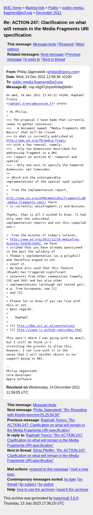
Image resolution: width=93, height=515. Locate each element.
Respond (66, 44)
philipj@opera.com (63, 72)
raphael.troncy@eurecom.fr (30, 103)
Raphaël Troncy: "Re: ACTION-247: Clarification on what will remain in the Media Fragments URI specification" (46, 425)
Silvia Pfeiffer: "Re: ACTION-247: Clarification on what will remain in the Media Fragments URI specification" (46, 455)
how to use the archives (36, 489)
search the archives (72, 489)
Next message (52, 54)
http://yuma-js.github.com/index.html (49, 329)
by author (46, 484)
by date (70, 479)
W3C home (13, 8)
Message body (44, 44)
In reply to (32, 59)
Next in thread (54, 59)
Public (53, 8)
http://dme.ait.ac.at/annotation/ (46, 325)
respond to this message (48, 469)
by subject (28, 484)
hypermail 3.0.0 (65, 498)
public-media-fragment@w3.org (37, 82)
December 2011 (48, 13)
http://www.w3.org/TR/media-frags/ (36, 140)
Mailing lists (35, 8)
